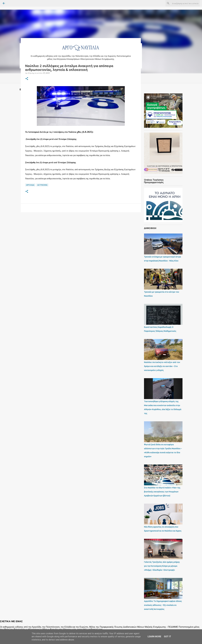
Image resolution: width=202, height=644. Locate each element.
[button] (26, 79)
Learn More (154, 636)
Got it (167, 636)
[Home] (81, 51)
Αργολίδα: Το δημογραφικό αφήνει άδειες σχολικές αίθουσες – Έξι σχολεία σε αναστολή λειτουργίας (163, 605)
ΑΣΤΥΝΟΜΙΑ (42, 185)
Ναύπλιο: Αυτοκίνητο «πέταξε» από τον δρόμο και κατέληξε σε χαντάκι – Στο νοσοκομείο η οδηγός (162, 366)
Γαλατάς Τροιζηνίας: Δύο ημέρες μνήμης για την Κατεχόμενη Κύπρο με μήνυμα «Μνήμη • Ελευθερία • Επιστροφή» (162, 566)
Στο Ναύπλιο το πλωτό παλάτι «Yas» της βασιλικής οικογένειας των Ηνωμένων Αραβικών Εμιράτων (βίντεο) (162, 492)
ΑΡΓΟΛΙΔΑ (30, 185)
